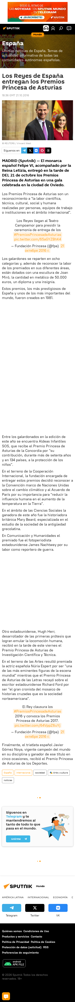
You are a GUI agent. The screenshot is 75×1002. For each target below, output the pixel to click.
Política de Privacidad (15, 942)
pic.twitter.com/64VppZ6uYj (37, 725)
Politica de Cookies (43, 942)
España (8, 772)
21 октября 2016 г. (45, 248)
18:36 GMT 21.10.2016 (15, 95)
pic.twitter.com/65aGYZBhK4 (37, 239)
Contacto (36, 936)
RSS (46, 947)
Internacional (23, 772)
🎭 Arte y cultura (59, 772)
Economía (60, 897)
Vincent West (24, 143)
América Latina (13, 897)
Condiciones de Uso (36, 931)
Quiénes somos (12, 931)
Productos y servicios (15, 936)
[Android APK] (14, 963)
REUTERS (10, 143)
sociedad (40, 772)
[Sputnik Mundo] (12, 30)
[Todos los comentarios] (6, 996)
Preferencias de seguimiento (20, 952)
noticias (8, 780)
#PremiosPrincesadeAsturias (37, 234)
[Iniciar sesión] (53, 28)
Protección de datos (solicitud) (22, 947)
